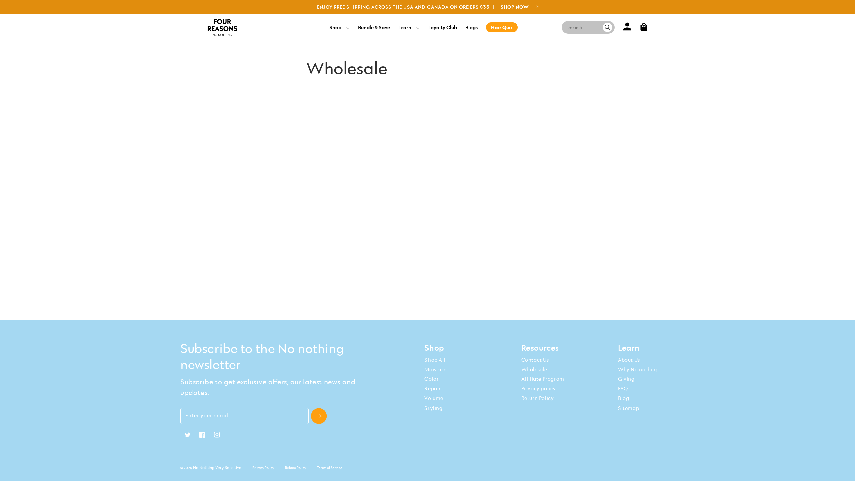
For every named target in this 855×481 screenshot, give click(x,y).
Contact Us (535, 359)
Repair (432, 388)
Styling (433, 408)
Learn (405, 27)
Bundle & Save (374, 27)
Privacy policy (538, 388)
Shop (335, 27)
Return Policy (537, 398)
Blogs (471, 27)
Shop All (434, 359)
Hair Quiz (502, 27)
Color (431, 378)
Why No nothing (638, 369)
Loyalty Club (442, 27)
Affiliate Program (542, 378)
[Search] (607, 27)
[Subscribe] (319, 416)
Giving (626, 378)
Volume (433, 398)
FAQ (623, 388)
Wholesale (534, 369)
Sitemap (628, 408)
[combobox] (585, 27)
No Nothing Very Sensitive (217, 467)
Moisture (435, 369)
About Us (629, 359)
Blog (623, 398)
